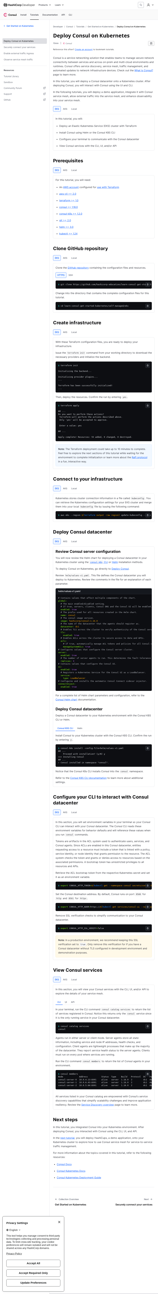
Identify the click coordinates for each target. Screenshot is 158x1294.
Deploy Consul (120, 568)
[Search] (141, 5)
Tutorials (80, 26)
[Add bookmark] (151, 43)
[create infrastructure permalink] (104, 323)
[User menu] (150, 5)
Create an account (84, 49)
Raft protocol (139, 457)
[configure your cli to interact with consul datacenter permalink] (152, 797)
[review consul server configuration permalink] (123, 552)
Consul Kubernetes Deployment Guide (79, 1177)
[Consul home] (10, 14)
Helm (115, 562)
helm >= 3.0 (66, 226)
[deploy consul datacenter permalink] (115, 532)
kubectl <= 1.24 (68, 233)
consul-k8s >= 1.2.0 (70, 213)
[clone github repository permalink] (111, 249)
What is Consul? (143, 70)
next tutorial (67, 1137)
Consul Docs (64, 1164)
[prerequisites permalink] (86, 161)
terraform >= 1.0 (68, 200)
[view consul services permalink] (105, 970)
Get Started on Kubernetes (101, 26)
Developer (58, 26)
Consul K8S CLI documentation (88, 777)
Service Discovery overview (97, 1104)
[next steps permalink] (81, 1120)
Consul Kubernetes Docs (71, 1170)
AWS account (71, 187)
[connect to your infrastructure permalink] (125, 479)
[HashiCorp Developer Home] (19, 4)
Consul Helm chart (66, 699)
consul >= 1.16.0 (68, 207)
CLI (99, 562)
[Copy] (148, 284)
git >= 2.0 (65, 220)
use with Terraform (108, 187)
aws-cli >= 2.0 (67, 193)
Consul (69, 26)
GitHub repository (78, 267)
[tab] (57, 109)
